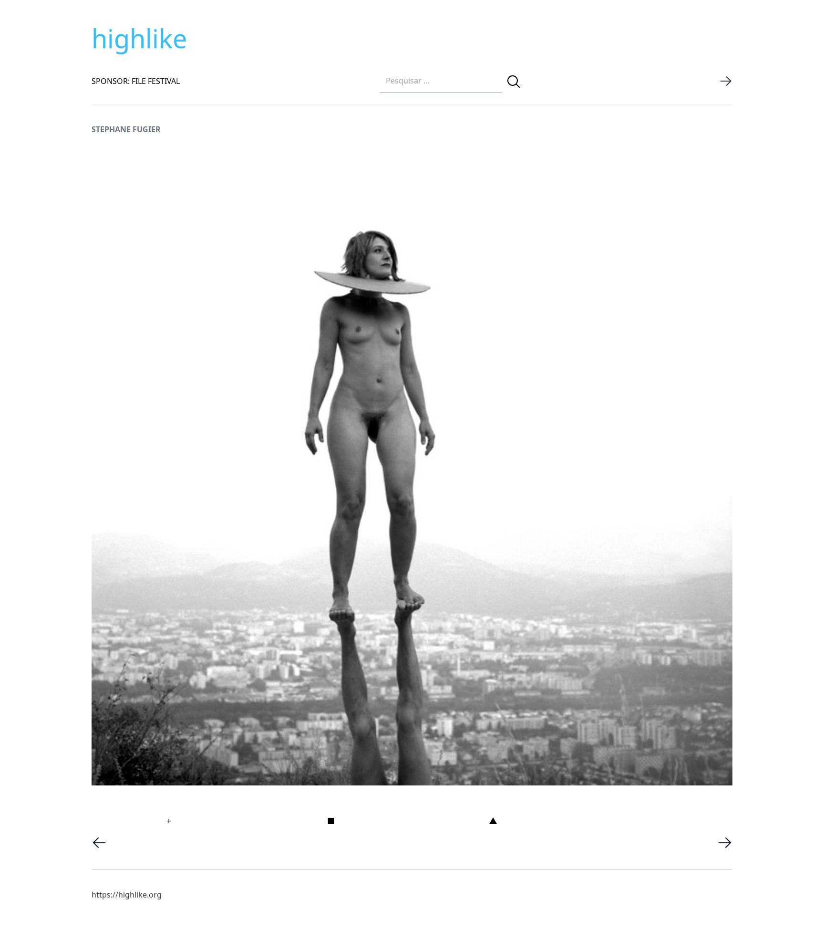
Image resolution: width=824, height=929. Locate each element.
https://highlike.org (127, 894)
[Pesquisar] (513, 81)
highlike (139, 38)
